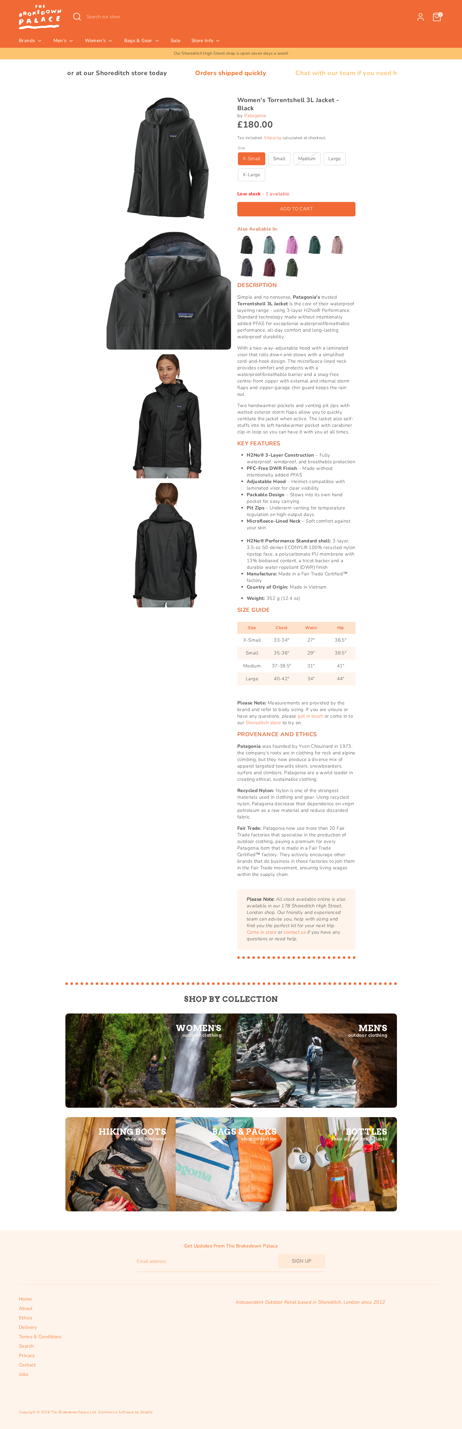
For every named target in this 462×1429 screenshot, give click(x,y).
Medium (307, 158)
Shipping (272, 138)
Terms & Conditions (40, 1337)
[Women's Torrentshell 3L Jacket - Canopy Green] (292, 267)
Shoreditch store (263, 723)
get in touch (310, 716)
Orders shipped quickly (160, 73)
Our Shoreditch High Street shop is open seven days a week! (231, 53)
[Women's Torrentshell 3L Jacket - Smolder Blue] (246, 267)
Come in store (262, 932)
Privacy (27, 1355)
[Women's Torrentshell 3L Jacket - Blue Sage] (269, 245)
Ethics (25, 1318)
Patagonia (255, 115)
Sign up (301, 1261)
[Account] (420, 17)
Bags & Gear (139, 40)
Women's (96, 40)
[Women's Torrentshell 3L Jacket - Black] (246, 245)
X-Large (252, 174)
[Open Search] (77, 16)
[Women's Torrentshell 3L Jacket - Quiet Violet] (337, 245)
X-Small (252, 158)
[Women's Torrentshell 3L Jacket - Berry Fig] (269, 267)
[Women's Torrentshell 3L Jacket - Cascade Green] (314, 245)
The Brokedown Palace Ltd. (73, 1412)
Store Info (203, 40)
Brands (27, 40)
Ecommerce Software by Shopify (125, 1412)
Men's (60, 40)
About (25, 1308)
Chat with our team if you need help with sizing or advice (313, 73)
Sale (176, 40)
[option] (231, 53)
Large (334, 158)
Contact (27, 1365)
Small (279, 158)
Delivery (28, 1327)
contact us (294, 932)
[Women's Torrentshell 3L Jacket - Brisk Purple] (292, 245)
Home (25, 1299)
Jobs (24, 1374)
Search (26, 1346)
